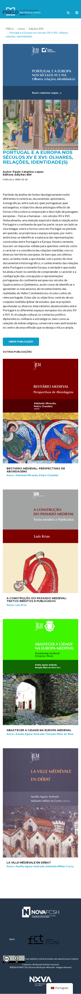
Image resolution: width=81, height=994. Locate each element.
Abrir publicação (21, 341)
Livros (21, 28)
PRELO (10, 28)
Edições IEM (36, 28)
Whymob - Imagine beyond (58, 967)
